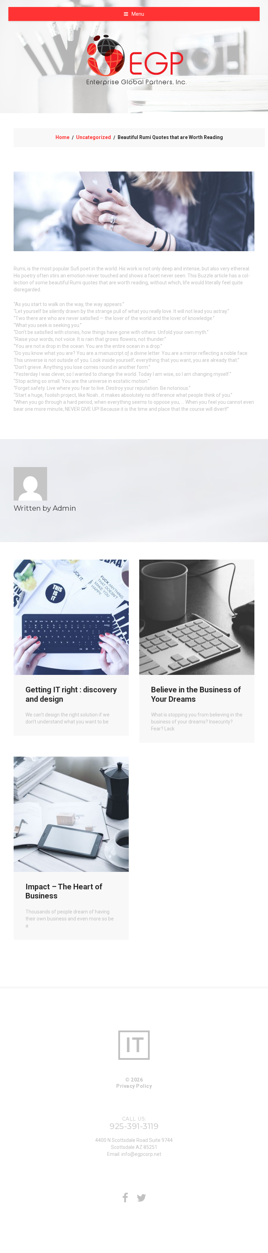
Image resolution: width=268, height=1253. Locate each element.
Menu (138, 14)
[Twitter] (141, 1200)
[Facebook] (125, 1200)
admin (64, 508)
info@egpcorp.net (141, 1154)
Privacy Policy (134, 1086)
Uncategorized (93, 137)
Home (62, 137)
